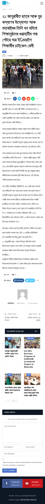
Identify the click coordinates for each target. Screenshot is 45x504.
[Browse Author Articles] (22, 294)
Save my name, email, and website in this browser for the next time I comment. (22, 463)
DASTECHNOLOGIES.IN (28, 500)
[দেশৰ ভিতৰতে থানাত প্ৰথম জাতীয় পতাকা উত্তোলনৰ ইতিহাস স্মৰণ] (13, 379)
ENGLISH (30, 338)
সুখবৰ (4, 51)
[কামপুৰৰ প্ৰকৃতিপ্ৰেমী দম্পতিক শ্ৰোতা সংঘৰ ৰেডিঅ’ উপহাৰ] (13, 343)
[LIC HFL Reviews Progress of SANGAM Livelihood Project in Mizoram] (32, 343)
